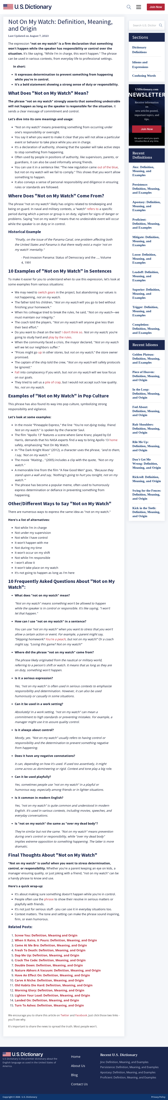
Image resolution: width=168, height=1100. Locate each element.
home (113, 440)
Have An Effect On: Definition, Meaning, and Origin (52, 975)
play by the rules (60, 337)
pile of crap (53, 382)
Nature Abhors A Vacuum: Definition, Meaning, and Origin (58, 970)
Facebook (81, 1015)
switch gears (46, 292)
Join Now (156, 7)
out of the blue (107, 167)
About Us (78, 1066)
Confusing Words (144, 75)
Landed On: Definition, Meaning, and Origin (47, 1000)
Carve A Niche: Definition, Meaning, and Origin (49, 980)
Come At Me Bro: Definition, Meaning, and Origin (51, 945)
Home (75, 1056)
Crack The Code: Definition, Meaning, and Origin (50, 960)
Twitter (65, 1015)
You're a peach (55, 639)
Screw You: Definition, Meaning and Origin (46, 935)
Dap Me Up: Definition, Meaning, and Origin (47, 955)
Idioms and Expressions (140, 65)
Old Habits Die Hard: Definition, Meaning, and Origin (54, 985)
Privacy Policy (158, 1096)
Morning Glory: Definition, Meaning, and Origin (49, 990)
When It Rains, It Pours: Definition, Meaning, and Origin (56, 940)
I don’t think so (72, 332)
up (40, 352)
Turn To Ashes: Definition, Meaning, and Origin (49, 1005)
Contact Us (79, 1084)
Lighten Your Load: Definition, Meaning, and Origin (52, 995)
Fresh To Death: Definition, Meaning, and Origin (50, 950)
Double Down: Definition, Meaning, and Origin (49, 965)
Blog (74, 1075)
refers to (93, 209)
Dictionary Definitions (139, 50)
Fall (17, 372)
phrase (49, 899)
